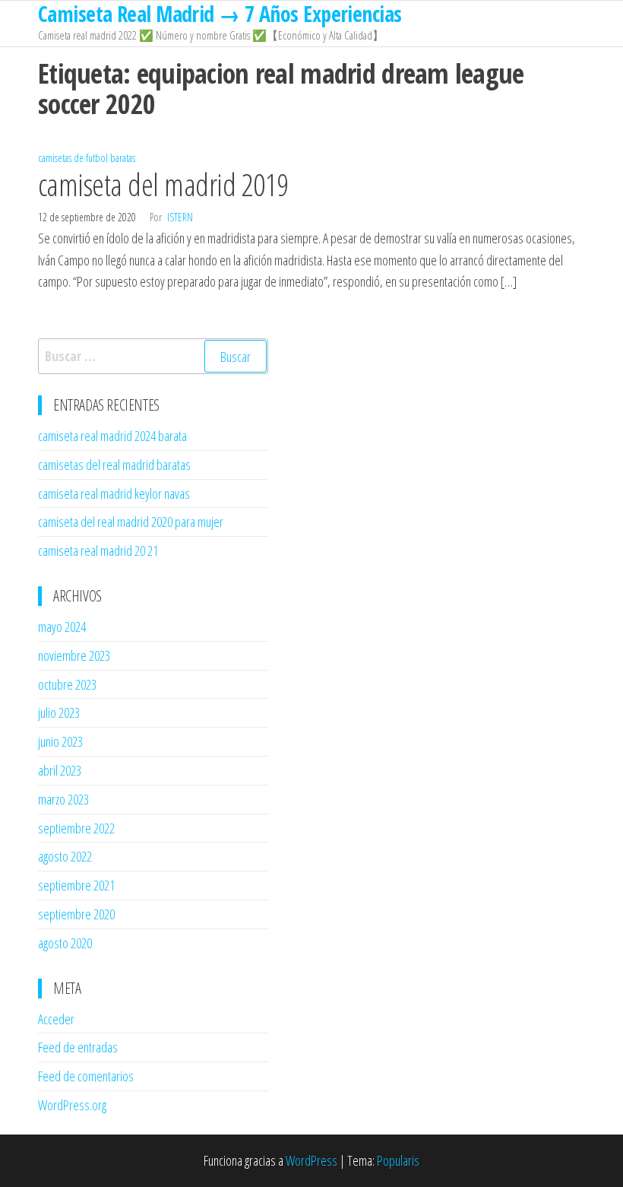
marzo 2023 (63, 799)
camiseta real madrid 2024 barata (112, 436)
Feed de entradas (78, 1047)
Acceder (56, 1019)
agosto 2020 (65, 943)
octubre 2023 (67, 684)
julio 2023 (59, 712)
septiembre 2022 (76, 828)
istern (180, 217)
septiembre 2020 (76, 914)
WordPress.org (72, 1105)
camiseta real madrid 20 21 (98, 550)
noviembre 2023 (74, 655)
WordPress (311, 1160)
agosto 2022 (65, 856)
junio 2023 (60, 741)
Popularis (398, 1160)
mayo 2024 (62, 626)
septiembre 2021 (76, 885)
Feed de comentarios (86, 1076)
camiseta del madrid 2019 (163, 184)
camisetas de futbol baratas (86, 158)
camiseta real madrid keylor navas (114, 493)
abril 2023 (59, 770)
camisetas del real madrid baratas (114, 464)
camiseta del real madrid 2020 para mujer (130, 522)
